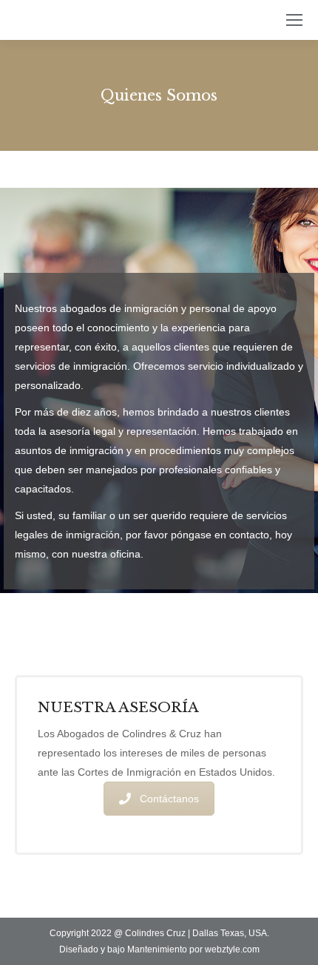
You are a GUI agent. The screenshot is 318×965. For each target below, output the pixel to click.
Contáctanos (169, 799)
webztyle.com (232, 949)
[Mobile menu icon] (294, 20)
